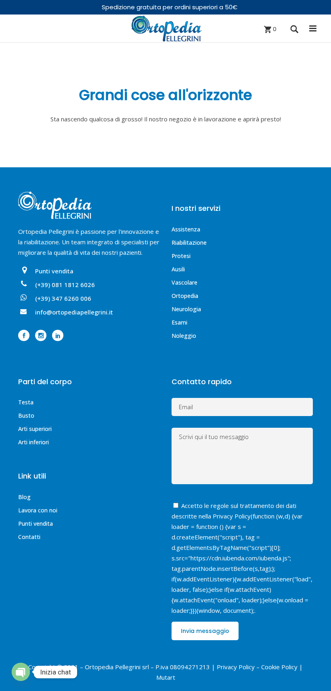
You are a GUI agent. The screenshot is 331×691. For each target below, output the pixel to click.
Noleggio (184, 335)
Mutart (165, 677)
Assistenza (186, 229)
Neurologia (186, 309)
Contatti (29, 537)
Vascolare (184, 282)
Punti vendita (35, 523)
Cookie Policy (279, 667)
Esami (179, 322)
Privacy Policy (232, 516)
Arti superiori (35, 429)
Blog (24, 497)
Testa (26, 402)
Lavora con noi (37, 510)
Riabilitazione (189, 242)
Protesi (181, 256)
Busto (26, 415)
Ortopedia (185, 296)
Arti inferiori (33, 442)
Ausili (178, 269)
